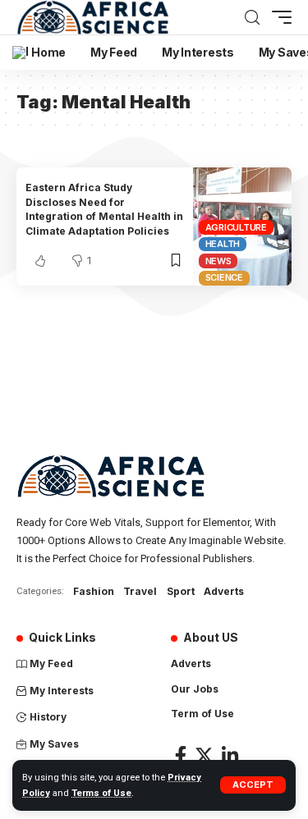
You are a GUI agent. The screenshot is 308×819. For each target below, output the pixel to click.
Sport (181, 591)
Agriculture (236, 227)
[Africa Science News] (92, 17)
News (218, 261)
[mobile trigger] (278, 17)
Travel (140, 591)
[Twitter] (204, 755)
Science (224, 277)
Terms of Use (101, 793)
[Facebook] (181, 755)
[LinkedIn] (230, 755)
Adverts (224, 591)
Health (223, 243)
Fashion (93, 591)
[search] (252, 17)
